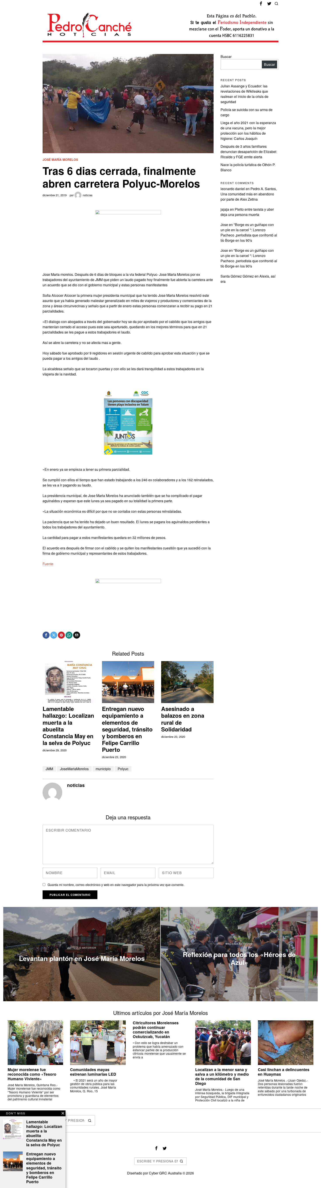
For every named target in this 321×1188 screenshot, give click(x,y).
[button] (90, 1120)
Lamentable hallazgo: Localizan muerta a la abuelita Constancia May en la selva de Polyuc (68, 725)
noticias (88, 195)
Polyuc (123, 768)
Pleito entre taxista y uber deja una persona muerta (247, 212)
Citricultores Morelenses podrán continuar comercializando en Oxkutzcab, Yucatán (156, 1029)
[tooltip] (260, 3)
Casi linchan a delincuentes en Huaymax (283, 1071)
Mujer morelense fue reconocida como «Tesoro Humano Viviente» (32, 1074)
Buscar (226, 56)
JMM (49, 768)
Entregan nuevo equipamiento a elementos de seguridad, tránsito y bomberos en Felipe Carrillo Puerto (127, 729)
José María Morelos (60, 160)
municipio (103, 768)
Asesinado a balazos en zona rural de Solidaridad (182, 719)
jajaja (225, 209)
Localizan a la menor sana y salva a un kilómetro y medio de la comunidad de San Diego (222, 1076)
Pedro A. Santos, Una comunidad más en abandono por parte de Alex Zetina (249, 194)
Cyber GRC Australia (165, 1173)
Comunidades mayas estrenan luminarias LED (93, 1071)
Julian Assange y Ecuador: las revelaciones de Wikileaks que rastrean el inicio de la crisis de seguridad (244, 93)
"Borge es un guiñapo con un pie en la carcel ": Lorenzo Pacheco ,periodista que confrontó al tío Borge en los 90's (249, 232)
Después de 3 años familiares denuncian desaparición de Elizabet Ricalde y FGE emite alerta (248, 151)
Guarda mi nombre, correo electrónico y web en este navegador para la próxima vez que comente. (116, 884)
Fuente (48, 563)
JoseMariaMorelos (74, 768)
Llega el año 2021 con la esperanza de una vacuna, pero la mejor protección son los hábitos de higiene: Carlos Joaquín (248, 130)
